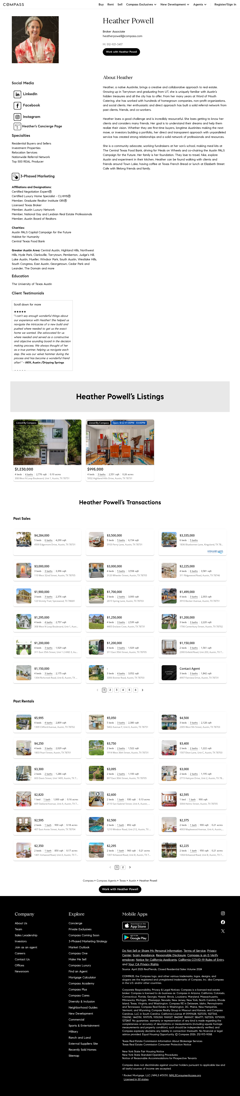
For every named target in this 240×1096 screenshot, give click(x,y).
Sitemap (74, 1055)
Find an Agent (78, 971)
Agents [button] (198, 4)
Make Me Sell (77, 959)
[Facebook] (223, 921)
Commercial (76, 1019)
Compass (88, 880)
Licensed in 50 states (136, 1079)
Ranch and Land (80, 1037)
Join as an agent (26, 947)
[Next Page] (143, 690)
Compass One (78, 953)
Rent (110, 4)
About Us (21, 923)
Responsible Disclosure (171, 955)
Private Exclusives (80, 929)
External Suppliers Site (83, 1043)
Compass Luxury (80, 965)
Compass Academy (81, 983)
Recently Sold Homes (82, 1049)
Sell (120, 4)
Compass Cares (79, 995)
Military (73, 1031)
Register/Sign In (225, 4)
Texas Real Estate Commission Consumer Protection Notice (156, 1044)
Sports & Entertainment (84, 1025)
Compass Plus (78, 989)
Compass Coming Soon (84, 935)
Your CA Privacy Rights (143, 964)
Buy (101, 4)
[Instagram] (223, 912)
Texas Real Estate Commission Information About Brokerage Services (162, 1041)
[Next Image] (77, 442)
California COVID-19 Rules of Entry (201, 959)
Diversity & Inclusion (82, 1001)
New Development (81, 1013)
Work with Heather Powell (121, 51)
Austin (132, 880)
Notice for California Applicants (156, 959)
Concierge (75, 923)
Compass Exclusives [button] (139, 4)
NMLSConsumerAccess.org (185, 1075)
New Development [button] (173, 4)
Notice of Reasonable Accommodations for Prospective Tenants (159, 1058)
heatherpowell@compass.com (122, 36)
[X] (223, 930)
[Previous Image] (18, 442)
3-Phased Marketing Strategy (88, 941)
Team (18, 929)
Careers (20, 953)
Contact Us (22, 959)
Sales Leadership (26, 935)
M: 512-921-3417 (113, 44)
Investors (21, 941)
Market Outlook (79, 947)
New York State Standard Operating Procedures (150, 1054)
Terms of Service (195, 950)
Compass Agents (106, 880)
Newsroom (22, 971)
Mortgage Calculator (82, 977)
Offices (19, 965)
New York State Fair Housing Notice (143, 1051)
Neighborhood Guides (83, 1007)
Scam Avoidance (143, 955)
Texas (122, 880)
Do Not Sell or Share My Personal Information (152, 950)
